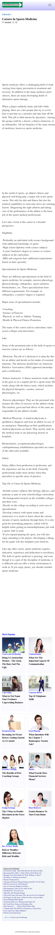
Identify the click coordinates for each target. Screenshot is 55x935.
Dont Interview (9, 906)
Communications (35, 654)
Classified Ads (8, 890)
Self (5, 888)
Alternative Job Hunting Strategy (14, 893)
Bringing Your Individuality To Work (16, 875)
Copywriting (6, 693)
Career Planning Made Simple (13, 899)
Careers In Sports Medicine (19, 19)
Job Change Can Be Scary (12, 897)
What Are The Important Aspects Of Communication (39, 660)
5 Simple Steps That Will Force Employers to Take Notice (22, 908)
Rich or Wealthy (10, 850)
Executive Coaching (9, 769)
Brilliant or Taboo (34, 875)
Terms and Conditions (34, 932)
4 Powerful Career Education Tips (15, 895)
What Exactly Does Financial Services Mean (38, 776)
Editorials (6, 14)
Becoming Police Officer (12, 873)
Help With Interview (24, 871)
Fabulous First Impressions (12, 913)
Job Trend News (9, 904)
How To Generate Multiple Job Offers (16, 886)
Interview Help (37, 871)
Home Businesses (35, 808)
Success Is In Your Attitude (35, 895)
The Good (16, 661)
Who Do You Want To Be (23, 888)
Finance (31, 769)
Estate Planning (34, 731)
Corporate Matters (35, 693)
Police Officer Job (27, 873)
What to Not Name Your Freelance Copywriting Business (12, 699)
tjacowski (8, 22)
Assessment (10, 888)
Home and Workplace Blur (23, 904)
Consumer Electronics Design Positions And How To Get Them (24, 882)
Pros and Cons (18, 890)
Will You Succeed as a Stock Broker (15, 884)
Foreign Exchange (8, 808)
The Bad (6, 664)
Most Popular (8, 634)
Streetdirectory (23, 932)
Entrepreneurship (8, 731)
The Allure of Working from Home (15, 877)
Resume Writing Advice (11, 879)
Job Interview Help (10, 871)
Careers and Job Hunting (11, 654)
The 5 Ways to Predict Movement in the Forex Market (13, 814)
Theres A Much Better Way (25, 906)
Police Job (38, 873)
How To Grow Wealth (10, 846)
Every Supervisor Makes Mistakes (15, 911)
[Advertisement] (27, 53)
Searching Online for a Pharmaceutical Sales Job (19, 902)
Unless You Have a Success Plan (32, 897)
